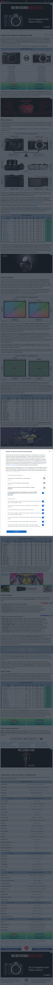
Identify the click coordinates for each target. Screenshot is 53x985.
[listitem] (26, 475)
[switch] (43, 478)
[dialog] (26, 492)
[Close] (50, 451)
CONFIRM (16, 531)
